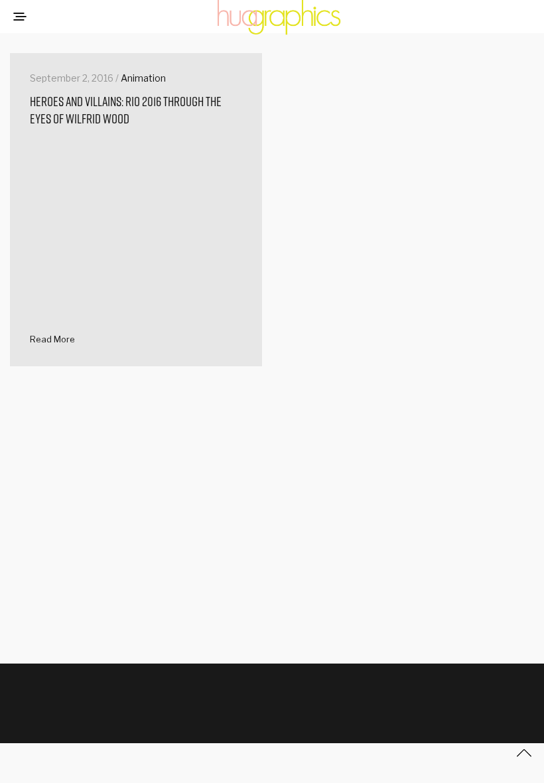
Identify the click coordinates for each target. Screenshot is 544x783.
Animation (143, 78)
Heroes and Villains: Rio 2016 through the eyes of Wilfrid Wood (126, 110)
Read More (52, 339)
